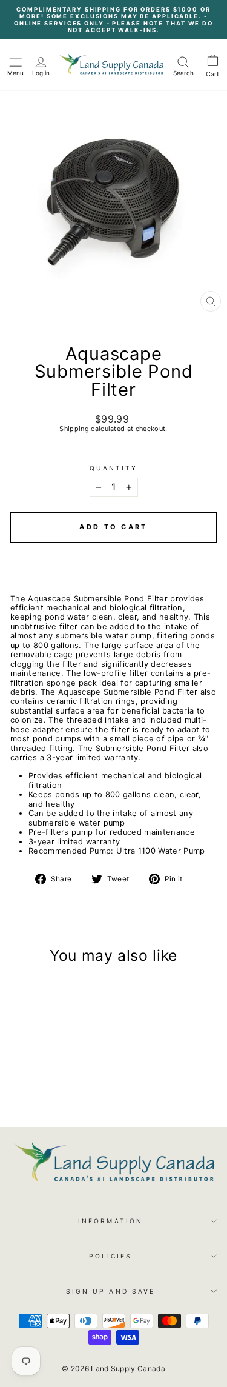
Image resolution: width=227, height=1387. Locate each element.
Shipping (74, 429)
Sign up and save (110, 1291)
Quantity (114, 468)
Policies (111, 1256)
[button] (113, 553)
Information (110, 1221)
